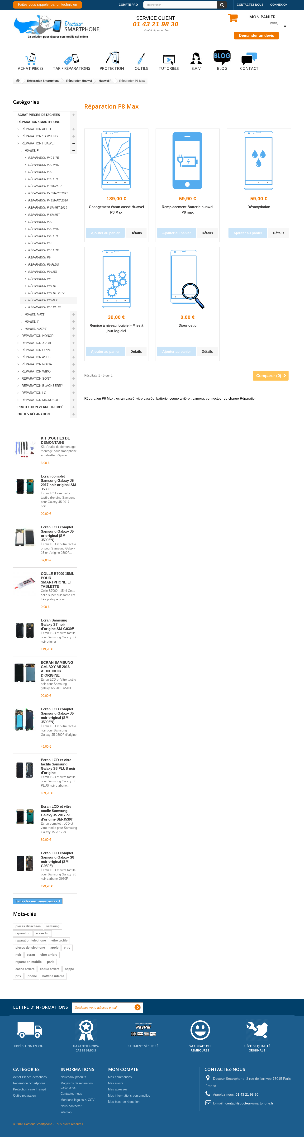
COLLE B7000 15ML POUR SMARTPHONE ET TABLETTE (57, 580)
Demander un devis (256, 35)
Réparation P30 (40, 172)
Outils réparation (34, 414)
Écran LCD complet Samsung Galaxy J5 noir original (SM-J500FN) (57, 715)
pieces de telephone (30, 947)
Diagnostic (187, 325)
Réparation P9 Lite (42, 271)
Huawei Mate (34, 314)
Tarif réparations (71, 68)
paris (50, 962)
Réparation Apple (36, 129)
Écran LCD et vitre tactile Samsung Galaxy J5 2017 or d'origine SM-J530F (57, 812)
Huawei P (31, 150)
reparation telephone (30, 940)
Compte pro (128, 4)
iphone (32, 976)
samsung (53, 926)
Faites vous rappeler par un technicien (47, 4)
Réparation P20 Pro (43, 229)
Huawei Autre (35, 328)
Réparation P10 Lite (43, 250)
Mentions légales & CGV (78, 1100)
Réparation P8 (39, 279)
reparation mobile (28, 962)
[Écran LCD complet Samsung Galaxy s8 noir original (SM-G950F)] (24, 863)
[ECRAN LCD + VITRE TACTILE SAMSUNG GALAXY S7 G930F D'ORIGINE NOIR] (24, 630)
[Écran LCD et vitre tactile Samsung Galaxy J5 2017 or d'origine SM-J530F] (24, 816)
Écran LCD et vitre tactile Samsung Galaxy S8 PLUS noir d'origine (58, 766)
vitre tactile (59, 940)
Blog (222, 68)
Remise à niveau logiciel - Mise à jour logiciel (116, 328)
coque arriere (49, 969)
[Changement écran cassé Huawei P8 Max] (116, 160)
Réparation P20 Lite (43, 236)
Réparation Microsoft (41, 400)
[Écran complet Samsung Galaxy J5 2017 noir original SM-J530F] (24, 486)
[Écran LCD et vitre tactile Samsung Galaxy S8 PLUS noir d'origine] (24, 770)
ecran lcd (42, 933)
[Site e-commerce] (17, 81)
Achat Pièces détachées (39, 115)
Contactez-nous (250, 4)
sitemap (66, 1112)
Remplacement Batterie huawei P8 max (187, 209)
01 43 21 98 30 (155, 24)
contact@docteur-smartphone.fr (249, 1103)
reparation (22, 933)
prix (18, 976)
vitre (67, 947)
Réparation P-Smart (44, 214)
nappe (69, 969)
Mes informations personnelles (129, 1095)
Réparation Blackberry (42, 385)
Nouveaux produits (73, 1077)
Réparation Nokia (36, 364)
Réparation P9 (39, 257)
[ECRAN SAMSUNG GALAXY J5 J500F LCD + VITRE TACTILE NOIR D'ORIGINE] (24, 719)
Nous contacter (71, 1106)
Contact (249, 68)
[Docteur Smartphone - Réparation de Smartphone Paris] (57, 26)
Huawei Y (31, 321)
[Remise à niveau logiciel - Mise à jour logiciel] (116, 279)
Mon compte (123, 1069)
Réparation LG (33, 393)
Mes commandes (120, 1077)
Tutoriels (169, 68)
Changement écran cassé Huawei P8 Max (116, 209)
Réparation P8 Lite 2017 (46, 293)
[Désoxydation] (259, 160)
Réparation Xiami (36, 343)
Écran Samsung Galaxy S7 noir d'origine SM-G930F (57, 624)
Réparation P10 (40, 243)
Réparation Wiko (36, 371)
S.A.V (196, 68)
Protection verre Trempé (40, 407)
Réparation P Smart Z (45, 186)
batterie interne (53, 976)
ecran (31, 954)
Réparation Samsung (39, 136)
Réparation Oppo (36, 350)
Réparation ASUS (36, 357)
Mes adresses (118, 1089)
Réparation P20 (40, 222)
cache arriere (24, 969)
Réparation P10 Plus (44, 307)
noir (18, 954)
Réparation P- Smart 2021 (48, 193)
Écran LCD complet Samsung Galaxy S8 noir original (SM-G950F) (57, 859)
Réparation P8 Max (42, 300)
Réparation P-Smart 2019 (47, 207)
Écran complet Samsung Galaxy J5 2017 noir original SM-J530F (59, 482)
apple (54, 947)
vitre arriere (48, 954)
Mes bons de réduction (123, 1102)
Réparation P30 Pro (43, 165)
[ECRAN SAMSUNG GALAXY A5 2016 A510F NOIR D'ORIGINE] (24, 672)
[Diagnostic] (187, 279)
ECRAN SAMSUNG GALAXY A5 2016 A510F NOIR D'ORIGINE (57, 668)
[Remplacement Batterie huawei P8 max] (187, 160)
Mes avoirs (115, 1083)
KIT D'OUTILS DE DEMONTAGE (55, 440)
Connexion (279, 4)
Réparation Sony (36, 378)
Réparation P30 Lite (43, 179)
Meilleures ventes (34, 427)
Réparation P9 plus (43, 264)
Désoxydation (258, 207)
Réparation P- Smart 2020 (48, 200)
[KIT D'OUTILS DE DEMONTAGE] (24, 448)
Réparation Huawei (38, 143)
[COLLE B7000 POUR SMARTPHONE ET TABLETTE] (24, 584)
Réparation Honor (37, 336)
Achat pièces (30, 68)
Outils (141, 68)
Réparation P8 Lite (42, 286)
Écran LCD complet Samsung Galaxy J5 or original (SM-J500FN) (57, 533)
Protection (112, 68)
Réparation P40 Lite (43, 157)
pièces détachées (28, 926)
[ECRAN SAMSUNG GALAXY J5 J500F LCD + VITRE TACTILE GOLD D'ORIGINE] (24, 537)
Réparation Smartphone (39, 122)
